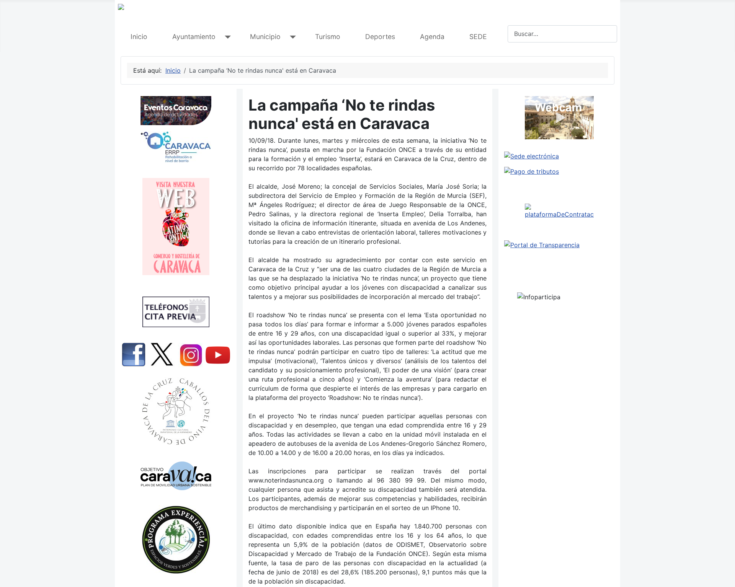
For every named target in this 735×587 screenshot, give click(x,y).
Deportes (380, 37)
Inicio (139, 37)
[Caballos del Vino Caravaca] (176, 411)
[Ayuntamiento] (226, 36)
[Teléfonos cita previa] (176, 312)
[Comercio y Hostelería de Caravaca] (176, 226)
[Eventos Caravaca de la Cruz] (176, 110)
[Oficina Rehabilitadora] (176, 147)
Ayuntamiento (194, 37)
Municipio (265, 37)
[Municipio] (291, 36)
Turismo (327, 37)
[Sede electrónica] (559, 156)
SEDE (478, 37)
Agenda (432, 37)
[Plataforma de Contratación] (559, 211)
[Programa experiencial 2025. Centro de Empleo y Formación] (176, 539)
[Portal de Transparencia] (559, 244)
